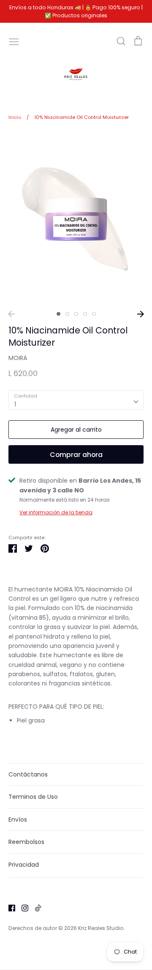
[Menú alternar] (13, 40)
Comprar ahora (76, 454)
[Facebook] (8, 907)
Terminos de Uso (33, 797)
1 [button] (58, 314)
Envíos (17, 819)
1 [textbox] (15, 404)
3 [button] (76, 314)
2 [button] (67, 314)
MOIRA (17, 358)
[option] (76, 218)
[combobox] (76, 400)
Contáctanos (28, 774)
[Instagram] (21, 907)
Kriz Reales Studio (101, 928)
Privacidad (23, 864)
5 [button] (94, 314)
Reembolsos (26, 842)
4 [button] (85, 314)
